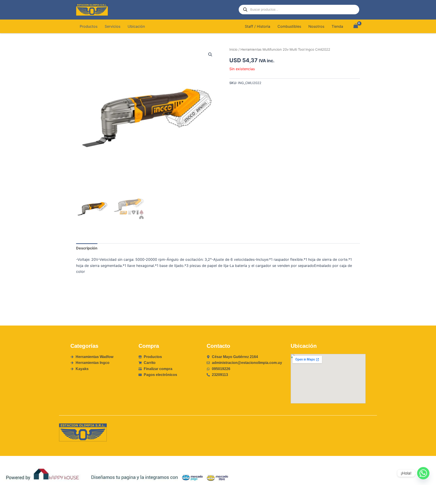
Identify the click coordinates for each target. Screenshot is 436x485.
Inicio (233, 49)
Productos (88, 26)
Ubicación (136, 26)
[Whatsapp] (423, 473)
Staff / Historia (257, 26)
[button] (210, 54)
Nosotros (316, 26)
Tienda (337, 26)
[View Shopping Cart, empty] (355, 26)
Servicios (112, 26)
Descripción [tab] (86, 248)
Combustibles (289, 26)
